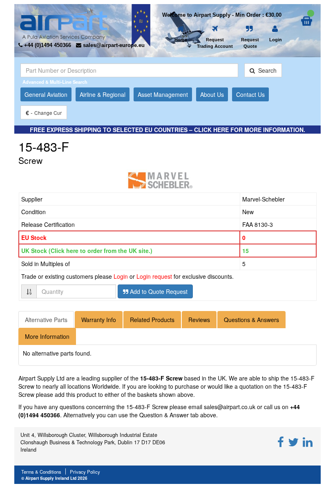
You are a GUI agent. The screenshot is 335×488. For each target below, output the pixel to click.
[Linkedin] (308, 441)
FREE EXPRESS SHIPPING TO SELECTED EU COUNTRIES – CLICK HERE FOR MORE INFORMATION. (167, 129)
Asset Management (163, 94)
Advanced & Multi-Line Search (54, 81)
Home (180, 39)
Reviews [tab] (199, 320)
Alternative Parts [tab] (46, 320)
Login (275, 39)
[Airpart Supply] (63, 23)
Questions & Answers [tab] (251, 320)
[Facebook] (280, 441)
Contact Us (250, 94)
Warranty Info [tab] (98, 320)
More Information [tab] (47, 336)
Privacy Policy (85, 471)
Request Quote (250, 43)
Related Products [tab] (152, 320)
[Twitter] (293, 441)
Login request (154, 276)
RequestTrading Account (215, 43)
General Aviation (46, 94)
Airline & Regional (102, 94)
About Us (212, 94)
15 (245, 250)
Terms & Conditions (41, 471)
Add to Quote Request (158, 291)
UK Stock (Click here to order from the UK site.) (86, 250)
